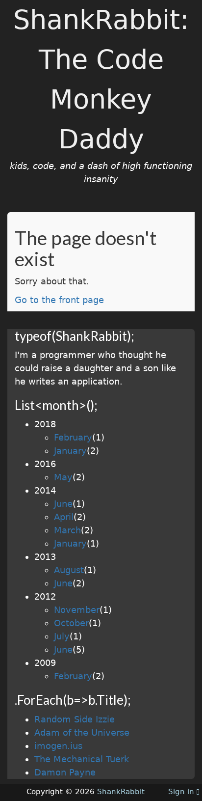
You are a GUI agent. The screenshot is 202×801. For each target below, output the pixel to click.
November (77, 610)
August (69, 570)
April (64, 517)
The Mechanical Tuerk (81, 759)
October (71, 623)
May (63, 477)
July (62, 636)
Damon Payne (65, 772)
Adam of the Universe (81, 732)
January (70, 450)
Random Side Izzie (74, 719)
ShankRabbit (121, 791)
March (67, 530)
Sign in (182, 791)
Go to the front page (59, 300)
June (63, 503)
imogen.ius (58, 746)
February (73, 437)
